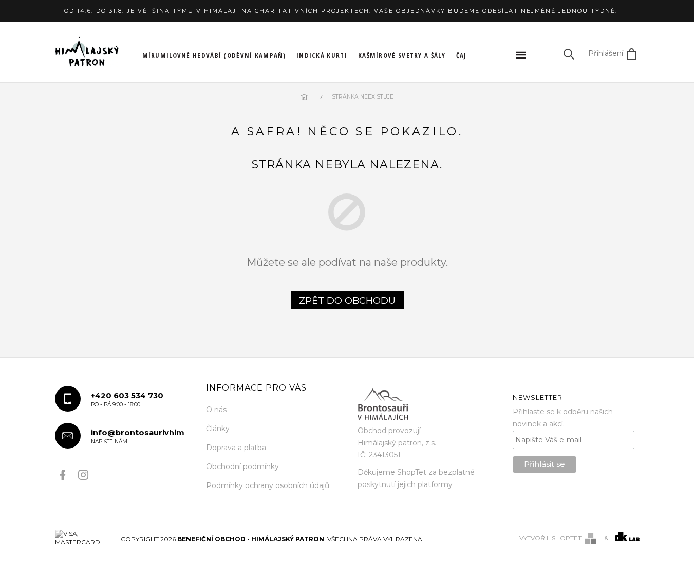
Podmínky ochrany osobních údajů (267, 485)
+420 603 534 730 (127, 399)
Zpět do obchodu (347, 300)
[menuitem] (214, 55)
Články (218, 428)
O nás (216, 409)
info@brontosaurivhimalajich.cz (138, 436)
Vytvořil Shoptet (550, 538)
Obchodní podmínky (242, 466)
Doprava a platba (236, 447)
